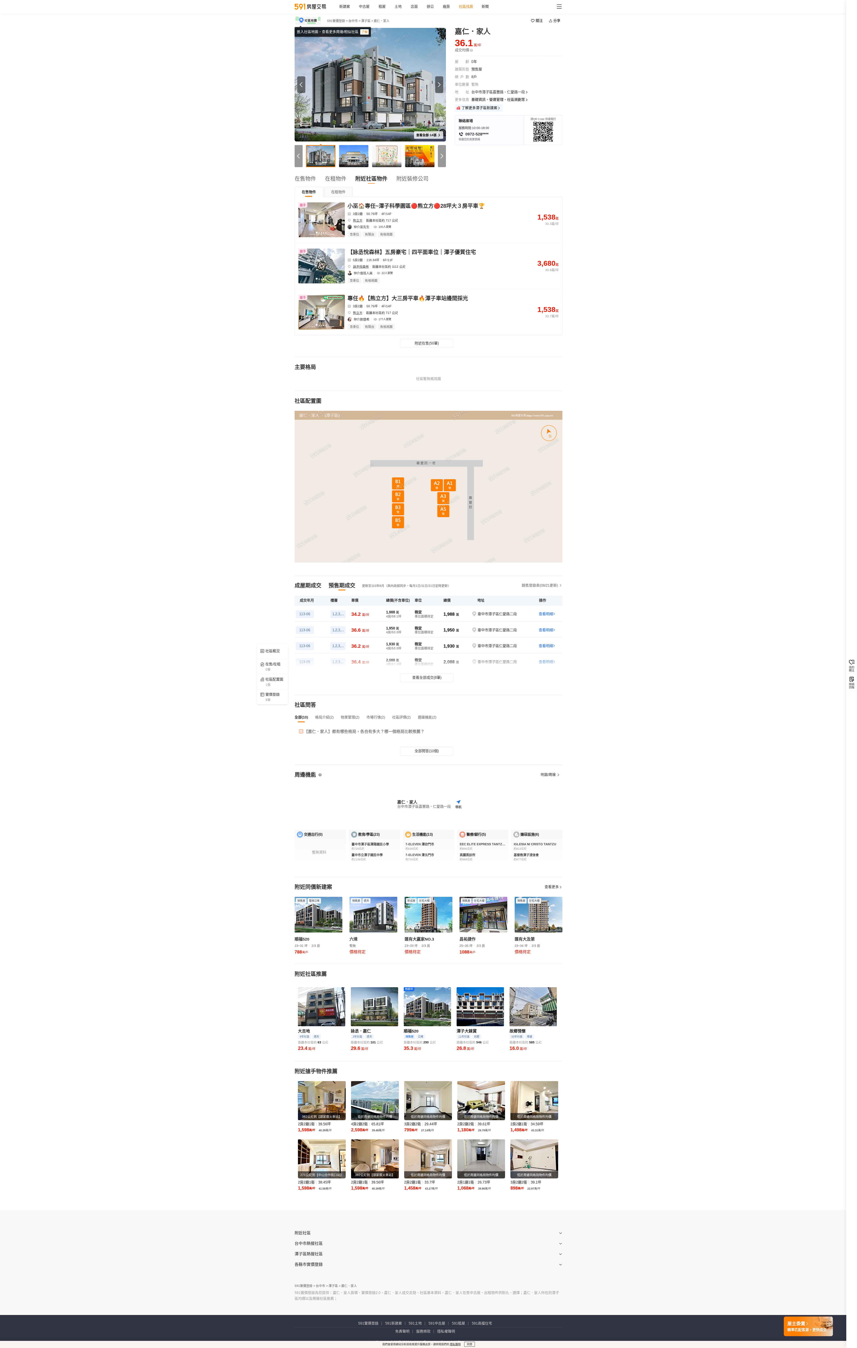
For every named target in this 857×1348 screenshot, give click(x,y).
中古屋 (364, 6)
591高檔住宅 (482, 1323)
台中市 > (354, 21)
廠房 (446, 6)
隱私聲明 (455, 1344)
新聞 (485, 6)
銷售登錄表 (540, 585)
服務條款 (423, 1331)
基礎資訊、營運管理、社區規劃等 (498, 100)
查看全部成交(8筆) (426, 677)
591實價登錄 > (337, 21)
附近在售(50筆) (427, 343)
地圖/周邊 (549, 775)
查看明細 (546, 614)
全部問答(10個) (427, 751)
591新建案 (393, 1323)
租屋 (382, 6)
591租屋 (458, 1323)
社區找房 (466, 6)
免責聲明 (402, 1331)
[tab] (309, 192)
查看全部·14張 (426, 135)
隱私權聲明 (446, 1331)
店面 (414, 6)
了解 (364, 32)
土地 (398, 6)
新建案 (344, 6)
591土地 (415, 1323)
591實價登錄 (368, 1323)
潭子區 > (367, 21)
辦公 (430, 6)
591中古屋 (436, 1323)
